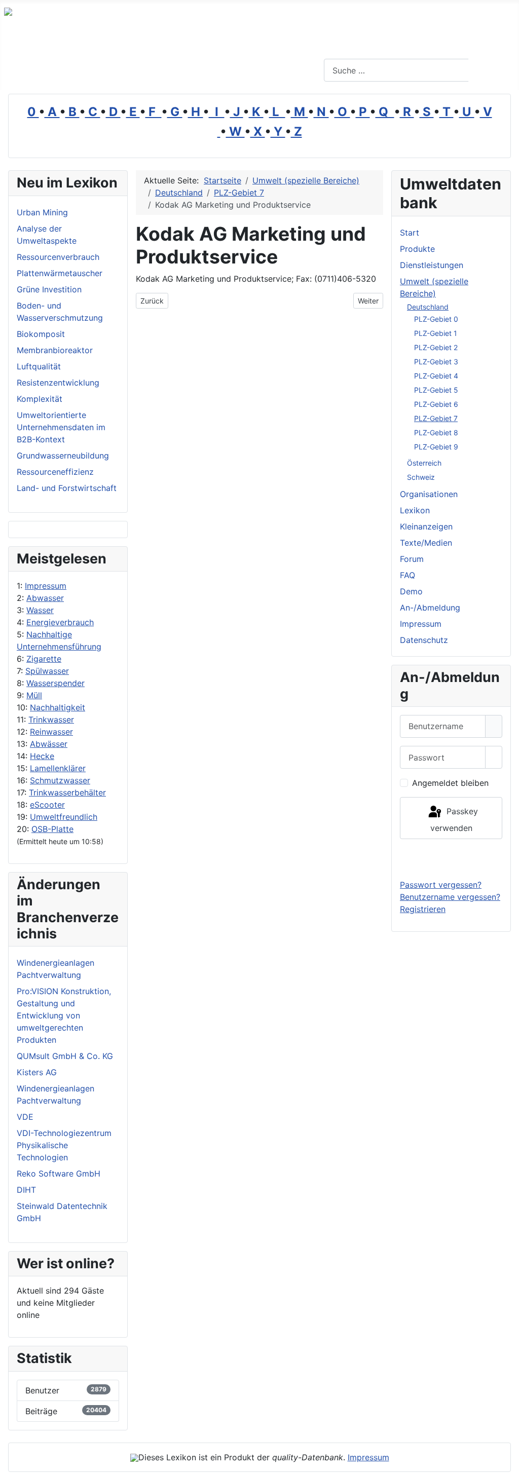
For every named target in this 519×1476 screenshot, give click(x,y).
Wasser (40, 610)
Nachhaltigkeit (57, 707)
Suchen (492, 70)
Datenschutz (424, 640)
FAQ (407, 575)
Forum (412, 559)
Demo (411, 591)
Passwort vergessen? (440, 885)
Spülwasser (47, 671)
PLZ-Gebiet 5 (436, 390)
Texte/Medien (426, 543)
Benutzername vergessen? (450, 897)
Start (409, 233)
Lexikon (415, 510)
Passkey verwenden (454, 819)
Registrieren (423, 909)
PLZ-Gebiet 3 (436, 361)
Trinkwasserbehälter (67, 792)
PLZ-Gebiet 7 (436, 418)
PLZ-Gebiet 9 (436, 446)
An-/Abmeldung (430, 607)
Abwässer (48, 744)
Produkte (417, 249)
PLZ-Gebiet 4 (436, 375)
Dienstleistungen (431, 265)
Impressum (45, 586)
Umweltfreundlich (63, 817)
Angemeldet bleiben (450, 783)
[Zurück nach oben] (506, 1463)
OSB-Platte (52, 829)
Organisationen (429, 494)
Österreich (424, 463)
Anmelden (451, 859)
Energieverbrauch (60, 622)
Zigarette (43, 659)
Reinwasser (51, 732)
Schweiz (421, 477)
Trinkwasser (51, 719)
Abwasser (45, 598)
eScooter (47, 805)
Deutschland (428, 306)
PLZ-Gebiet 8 (436, 432)
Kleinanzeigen (426, 526)
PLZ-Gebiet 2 (436, 347)
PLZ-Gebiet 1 (435, 333)
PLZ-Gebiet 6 (436, 404)
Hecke (42, 756)
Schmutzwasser (60, 780)
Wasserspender (55, 683)
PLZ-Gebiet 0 (436, 319)
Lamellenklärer (58, 768)
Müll (34, 695)
